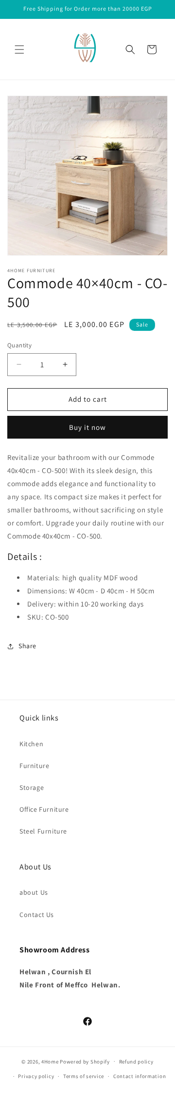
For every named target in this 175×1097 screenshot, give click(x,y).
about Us (33, 892)
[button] (19, 49)
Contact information (139, 1076)
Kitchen (31, 743)
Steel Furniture (43, 831)
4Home (50, 1061)
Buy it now (87, 427)
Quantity (19, 345)
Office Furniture (44, 809)
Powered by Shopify (85, 1061)
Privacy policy (36, 1076)
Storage (31, 787)
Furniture (34, 765)
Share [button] (27, 645)
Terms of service (83, 1076)
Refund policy (136, 1061)
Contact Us (36, 914)
